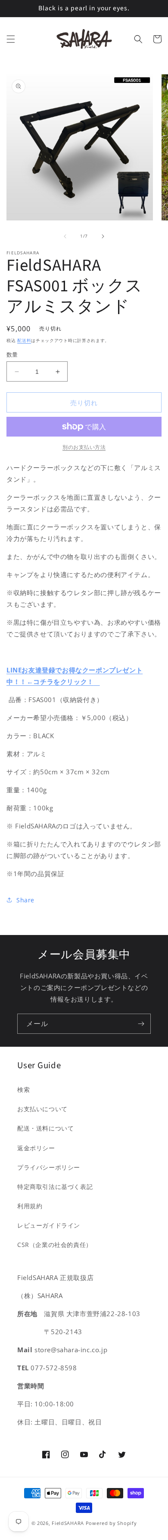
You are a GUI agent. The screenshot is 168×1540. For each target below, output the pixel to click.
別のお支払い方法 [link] (84, 447)
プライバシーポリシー (48, 1167)
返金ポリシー (36, 1148)
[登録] (140, 1024)
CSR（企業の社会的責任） (54, 1245)
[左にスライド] (65, 236)
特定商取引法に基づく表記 (55, 1186)
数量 (12, 354)
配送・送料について (45, 1128)
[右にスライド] (102, 236)
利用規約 (29, 1206)
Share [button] (25, 900)
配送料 (24, 340)
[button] (10, 39)
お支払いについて (42, 1109)
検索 (23, 1089)
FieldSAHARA (68, 1523)
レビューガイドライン (48, 1225)
